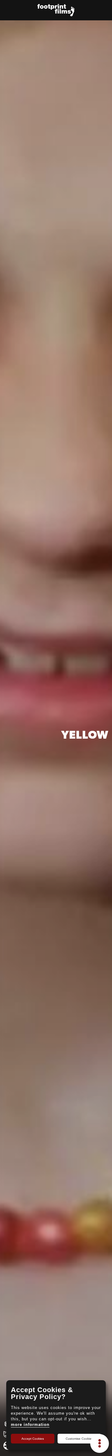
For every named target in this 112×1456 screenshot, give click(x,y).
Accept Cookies (32, 1438)
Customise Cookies (79, 1438)
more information (30, 1424)
